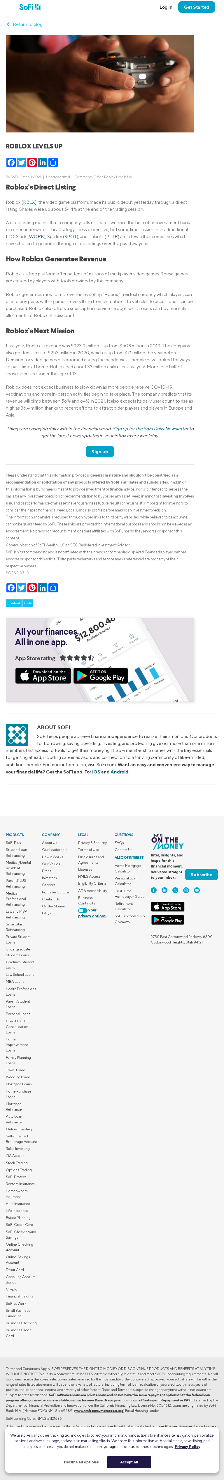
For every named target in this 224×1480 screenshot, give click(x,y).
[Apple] (168, 910)
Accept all (129, 1462)
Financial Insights (19, 1296)
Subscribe (201, 874)
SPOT (70, 236)
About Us (49, 842)
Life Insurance (17, 1210)
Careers (48, 885)
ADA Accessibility (92, 890)
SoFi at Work (16, 1303)
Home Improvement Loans (17, 1044)
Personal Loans (18, 1014)
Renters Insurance (20, 1184)
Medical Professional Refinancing (16, 899)
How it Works (52, 857)
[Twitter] (175, 890)
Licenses (85, 869)
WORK (36, 236)
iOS (96, 772)
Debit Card (15, 1269)
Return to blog (28, 24)
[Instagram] (186, 890)
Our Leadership (55, 849)
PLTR (112, 236)
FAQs (46, 913)
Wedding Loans (18, 1077)
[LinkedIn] (164, 890)
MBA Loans (15, 981)
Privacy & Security (92, 842)
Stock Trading (17, 1163)
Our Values (51, 864)
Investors (49, 878)
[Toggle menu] (14, 7)
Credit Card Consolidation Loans (17, 1026)
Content (13, 603)
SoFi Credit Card (19, 1224)
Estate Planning (18, 1217)
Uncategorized (58, 177)
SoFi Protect (16, 1177)
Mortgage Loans (19, 1084)
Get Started (196, 7)
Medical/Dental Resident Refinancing (18, 868)
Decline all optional (82, 1462)
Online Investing (19, 1129)
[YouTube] (197, 890)
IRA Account (16, 1155)
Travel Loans (16, 1070)
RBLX (29, 202)
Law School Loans (20, 974)
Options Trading (19, 1170)
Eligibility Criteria (92, 883)
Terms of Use (88, 849)
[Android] (168, 923)
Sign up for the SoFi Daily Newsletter (150, 428)
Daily (28, 603)
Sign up (100, 451)
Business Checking (21, 1323)
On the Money (53, 906)
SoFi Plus (13, 842)
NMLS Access (89, 876)
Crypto (12, 1289)
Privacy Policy (187, 1446)
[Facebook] (154, 890)
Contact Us (51, 899)
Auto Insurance (18, 1203)
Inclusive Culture (55, 892)
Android (119, 772)
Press (46, 871)
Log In (166, 7)
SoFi (14, 177)
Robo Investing (18, 1148)
